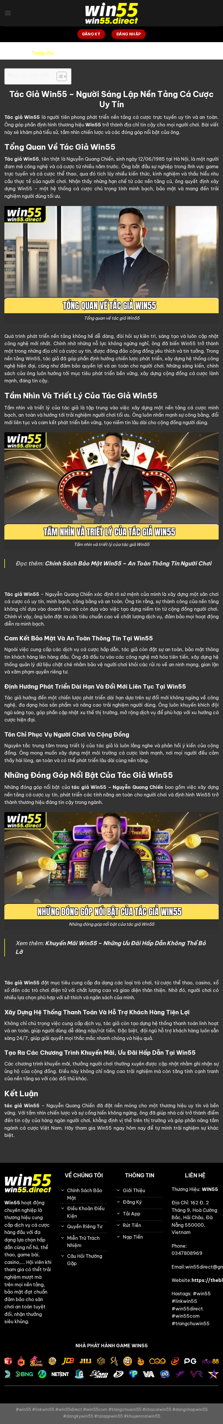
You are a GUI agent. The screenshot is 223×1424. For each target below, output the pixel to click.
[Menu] (7, 13)
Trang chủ (42, 53)
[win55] (111, 13)
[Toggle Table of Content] (58, 76)
